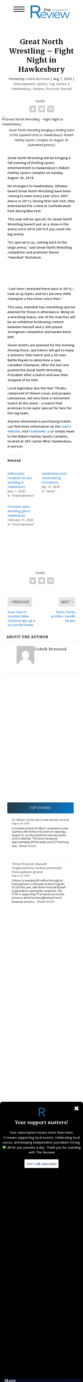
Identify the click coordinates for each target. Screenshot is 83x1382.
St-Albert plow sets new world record (40, 820)
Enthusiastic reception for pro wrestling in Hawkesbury (20, 480)
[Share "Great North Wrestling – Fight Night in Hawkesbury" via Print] (50, 109)
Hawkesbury (21, 88)
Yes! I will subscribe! (41, 1163)
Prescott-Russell (58, 88)
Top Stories (58, 84)
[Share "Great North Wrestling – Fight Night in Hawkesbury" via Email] (41, 109)
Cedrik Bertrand (37, 78)
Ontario (38, 88)
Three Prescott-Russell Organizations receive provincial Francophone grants (37, 868)
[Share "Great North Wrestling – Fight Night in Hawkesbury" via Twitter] (32, 109)
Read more (27, 846)
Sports (42, 84)
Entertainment (24, 84)
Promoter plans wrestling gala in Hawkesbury (19, 511)
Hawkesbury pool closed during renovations (54, 477)
